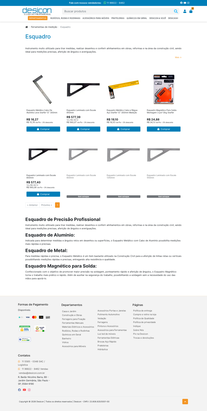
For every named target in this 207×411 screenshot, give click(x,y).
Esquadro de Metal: (46, 250)
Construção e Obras (72, 315)
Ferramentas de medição (44, 27)
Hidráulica (103, 349)
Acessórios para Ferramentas (112, 330)
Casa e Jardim (69, 311)
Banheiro (66, 338)
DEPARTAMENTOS (37, 18)
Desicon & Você (157, 18)
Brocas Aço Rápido (107, 341)
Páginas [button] (138, 305)
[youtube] (25, 390)
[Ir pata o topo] (185, 401)
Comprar (45, 129)
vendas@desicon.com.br (32, 373)
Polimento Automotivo (109, 314)
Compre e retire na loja (144, 314)
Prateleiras (117, 18)
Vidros (65, 342)
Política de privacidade (144, 322)
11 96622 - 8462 (115, 2)
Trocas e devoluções (143, 337)
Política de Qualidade (143, 318)
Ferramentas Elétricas (108, 337)
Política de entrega (142, 310)
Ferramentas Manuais (73, 323)
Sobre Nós (138, 330)
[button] (185, 11)
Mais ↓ (178, 57)
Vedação (102, 318)
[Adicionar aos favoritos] (30, 75)
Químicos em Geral (137, 18)
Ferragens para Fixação (73, 319)
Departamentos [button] (71, 305)
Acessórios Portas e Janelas (112, 310)
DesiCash (173, 18)
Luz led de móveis (107, 334)
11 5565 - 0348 (30, 361)
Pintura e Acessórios (108, 326)
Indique (137, 326)
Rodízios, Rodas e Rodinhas (65, 18)
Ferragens (103, 322)
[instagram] (29, 390)
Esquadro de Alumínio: (50, 235)
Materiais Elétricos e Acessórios (78, 326)
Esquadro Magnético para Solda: (61, 266)
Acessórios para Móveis (96, 18)
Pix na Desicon (140, 334)
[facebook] (20, 390)
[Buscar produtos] (176, 11)
